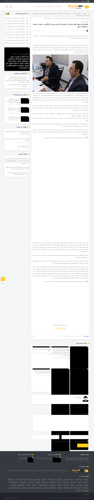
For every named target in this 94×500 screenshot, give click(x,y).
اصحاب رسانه (51, 479)
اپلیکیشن (30, 479)
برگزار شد (66, 482)
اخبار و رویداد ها (67, 14)
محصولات (85, 488)
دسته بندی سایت (39, 6)
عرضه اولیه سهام (43, 485)
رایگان (86, 485)
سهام (60, 485)
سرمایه (66, 485)
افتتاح (44, 479)
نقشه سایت (86, 494)
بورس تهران (53, 482)
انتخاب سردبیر (50, 6)
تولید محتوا (23, 482)
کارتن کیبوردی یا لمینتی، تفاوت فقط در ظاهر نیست (13, 26)
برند (79, 482)
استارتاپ (59, 479)
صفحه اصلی (58, 6)
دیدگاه (85, 414)
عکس (34, 485)
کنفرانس (24, 488)
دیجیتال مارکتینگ (13, 482)
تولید (31, 482)
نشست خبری (68, 488)
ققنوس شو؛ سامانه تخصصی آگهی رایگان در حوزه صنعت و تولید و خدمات (17, 168)
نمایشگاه (53, 488)
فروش (13, 485)
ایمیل (56, 434)
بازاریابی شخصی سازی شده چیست (44, 458)
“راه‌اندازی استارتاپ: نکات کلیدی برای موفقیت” (16, 89)
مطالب (84, 14)
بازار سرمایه (11, 479)
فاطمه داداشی (21, 485)
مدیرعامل (77, 488)
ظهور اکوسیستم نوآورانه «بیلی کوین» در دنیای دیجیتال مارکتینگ (18, 173)
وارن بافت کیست (23, 458)
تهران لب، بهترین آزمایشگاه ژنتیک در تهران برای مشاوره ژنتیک (14, 109)
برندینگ (73, 482)
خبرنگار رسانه (83, 31)
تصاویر (37, 482)
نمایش (60, 488)
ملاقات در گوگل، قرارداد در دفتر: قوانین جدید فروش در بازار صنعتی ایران (17, 132)
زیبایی (73, 485)
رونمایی (79, 485)
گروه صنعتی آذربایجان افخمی (69, 336)
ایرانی (24, 479)
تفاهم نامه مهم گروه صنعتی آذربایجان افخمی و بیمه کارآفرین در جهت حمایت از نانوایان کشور (60, 25)
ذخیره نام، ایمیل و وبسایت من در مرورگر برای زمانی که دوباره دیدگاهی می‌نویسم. (68, 441)
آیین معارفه (78, 479)
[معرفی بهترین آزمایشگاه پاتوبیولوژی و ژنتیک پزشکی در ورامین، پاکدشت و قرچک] (25, 101)
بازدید (85, 482)
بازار (18, 479)
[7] (43, 31)
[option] (17, 18)
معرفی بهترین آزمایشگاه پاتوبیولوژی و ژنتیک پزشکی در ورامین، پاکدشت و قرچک (13, 100)
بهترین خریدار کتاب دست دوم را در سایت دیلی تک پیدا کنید (17, 139)
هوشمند (31, 488)
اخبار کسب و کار (77, 14)
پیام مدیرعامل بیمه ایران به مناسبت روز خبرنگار (42, 350)
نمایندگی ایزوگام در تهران (23, 146)
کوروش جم (16, 488)
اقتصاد (37, 479)
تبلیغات (45, 482)
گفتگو (79, 491)
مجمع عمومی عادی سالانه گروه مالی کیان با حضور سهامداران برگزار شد (42, 372)
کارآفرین (80, 336)
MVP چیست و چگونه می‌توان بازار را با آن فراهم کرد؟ (17, 85)
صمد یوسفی (52, 485)
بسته (59, 482)
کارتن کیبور (77, 1)
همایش (46, 488)
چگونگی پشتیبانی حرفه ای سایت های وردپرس (14, 18)
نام (86, 434)
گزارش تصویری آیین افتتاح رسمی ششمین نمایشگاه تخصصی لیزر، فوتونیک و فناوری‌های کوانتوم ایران (77, 458)
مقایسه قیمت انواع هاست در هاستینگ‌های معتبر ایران (13, 118)
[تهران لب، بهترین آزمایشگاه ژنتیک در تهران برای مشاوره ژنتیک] (25, 110)
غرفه (28, 485)
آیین (86, 479)
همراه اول (39, 488)
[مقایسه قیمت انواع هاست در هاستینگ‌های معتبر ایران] (25, 119)
